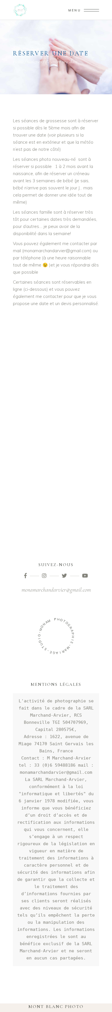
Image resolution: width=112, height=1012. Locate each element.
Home (18, 61)
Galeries (34, 61)
